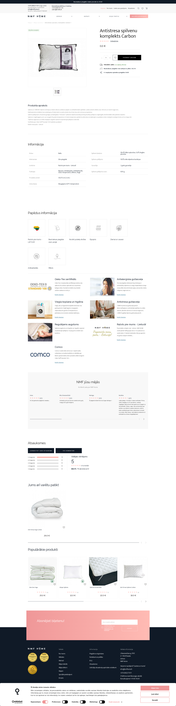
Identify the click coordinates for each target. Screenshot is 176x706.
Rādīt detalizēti (114, 702)
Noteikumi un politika (96, 657)
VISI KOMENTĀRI (69, 451)
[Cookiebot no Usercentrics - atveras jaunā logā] (17, 702)
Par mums (109, 8)
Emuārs (61, 678)
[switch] (65, 702)
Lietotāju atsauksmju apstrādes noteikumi (103, 667)
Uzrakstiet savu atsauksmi (41, 451)
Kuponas (103, 8)
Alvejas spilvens (64, 588)
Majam (61, 671)
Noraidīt (155, 700)
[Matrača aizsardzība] (103, 571)
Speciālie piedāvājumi (65, 674)
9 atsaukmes (114, 41)
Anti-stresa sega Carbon (35, 530)
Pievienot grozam (129, 58)
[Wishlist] (142, 8)
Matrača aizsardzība (95, 588)
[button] (144, 419)
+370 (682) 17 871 (126, 673)
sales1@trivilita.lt (57, 9)
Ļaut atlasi (155, 694)
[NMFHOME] (36, 16)
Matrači (92, 16)
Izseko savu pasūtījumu (120, 8)
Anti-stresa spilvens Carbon (128, 588)
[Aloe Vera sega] (42, 571)
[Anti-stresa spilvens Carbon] (133, 571)
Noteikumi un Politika (108, 629)
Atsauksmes (131, 8)
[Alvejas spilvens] (73, 571)
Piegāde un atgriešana (97, 653)
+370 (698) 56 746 (57, 8)
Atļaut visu (155, 688)
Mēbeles (65, 16)
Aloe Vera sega (33, 588)
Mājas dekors (63, 667)
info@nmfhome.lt (126, 669)
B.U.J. (91, 660)
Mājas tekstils (118, 16)
